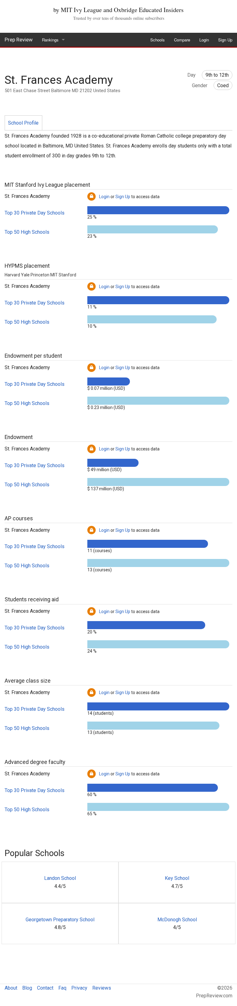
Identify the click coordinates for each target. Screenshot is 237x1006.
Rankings (50, 40)
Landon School (60, 878)
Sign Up (225, 40)
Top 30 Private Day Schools (34, 213)
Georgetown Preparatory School (60, 920)
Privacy (79, 988)
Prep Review (19, 39)
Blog (27, 988)
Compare (182, 40)
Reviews (101, 988)
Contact (45, 988)
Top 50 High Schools (27, 232)
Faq (62, 988)
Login (204, 40)
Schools (157, 40)
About (11, 988)
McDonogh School (177, 920)
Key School (177, 878)
